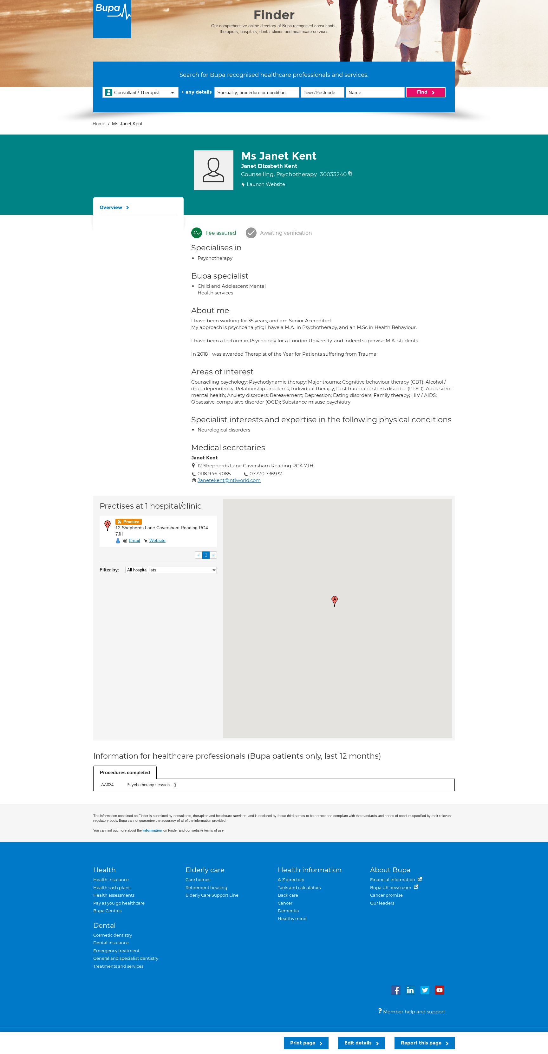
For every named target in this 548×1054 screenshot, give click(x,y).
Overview (111, 207)
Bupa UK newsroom (391, 887)
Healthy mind (292, 918)
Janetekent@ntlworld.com (229, 480)
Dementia (288, 910)
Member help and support (413, 1012)
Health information (310, 870)
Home (99, 123)
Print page (303, 1043)
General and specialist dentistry (125, 958)
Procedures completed (125, 772)
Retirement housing (206, 887)
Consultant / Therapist (137, 92)
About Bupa (390, 870)
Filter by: (109, 569)
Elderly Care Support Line (212, 895)
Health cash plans (111, 887)
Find (423, 92)
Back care (288, 895)
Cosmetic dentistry (112, 935)
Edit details (358, 1043)
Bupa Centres (107, 910)
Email (134, 540)
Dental (104, 925)
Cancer (285, 903)
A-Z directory (291, 879)
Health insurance (111, 879)
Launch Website (266, 184)
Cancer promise (386, 895)
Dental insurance (111, 942)
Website (157, 540)
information (152, 830)
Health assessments (113, 895)
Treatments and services (118, 966)
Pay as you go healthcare (119, 903)
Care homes (198, 879)
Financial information (393, 879)
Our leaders (382, 903)
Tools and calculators (299, 887)
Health (104, 870)
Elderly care (205, 870)
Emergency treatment (116, 950)
